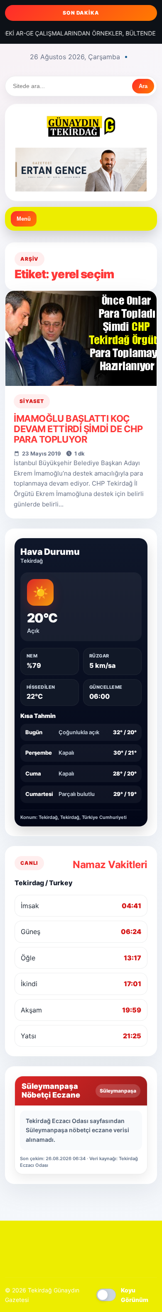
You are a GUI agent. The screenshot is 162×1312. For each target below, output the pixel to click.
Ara (143, 86)
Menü (24, 219)
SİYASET (32, 401)
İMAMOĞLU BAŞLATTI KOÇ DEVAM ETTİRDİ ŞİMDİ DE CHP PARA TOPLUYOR (78, 429)
